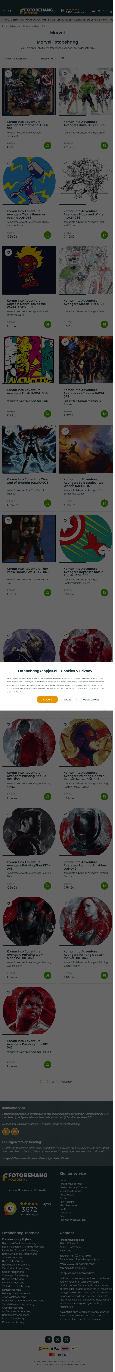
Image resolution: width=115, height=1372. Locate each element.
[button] (47, 699)
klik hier (56, 688)
